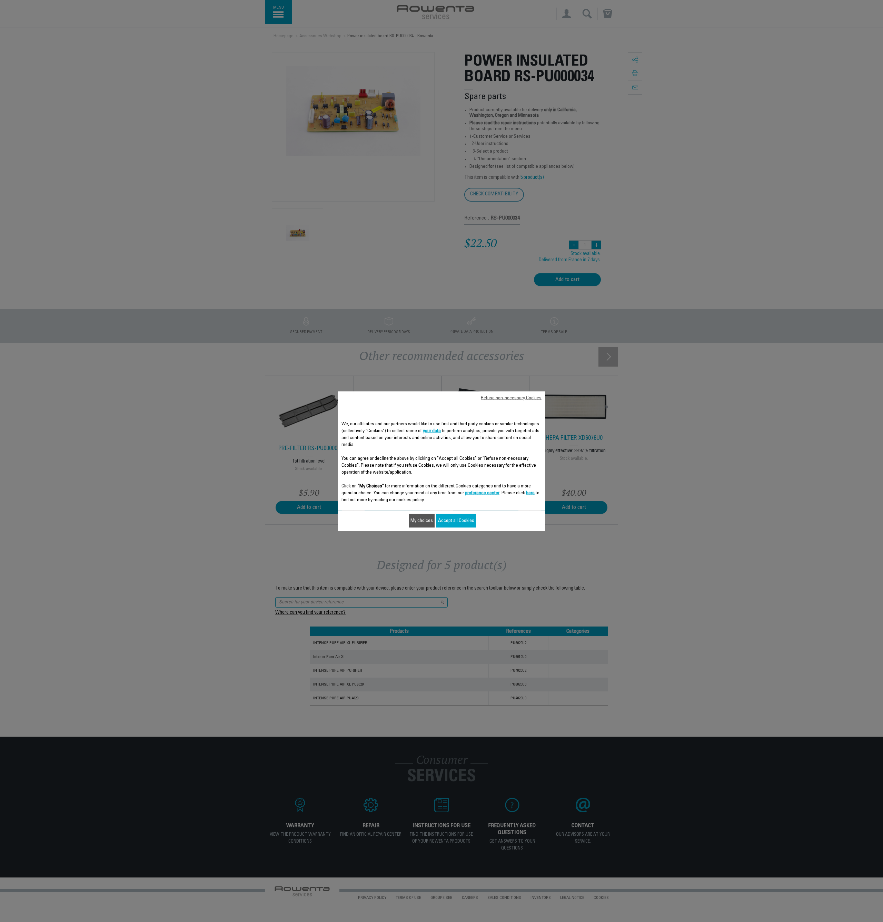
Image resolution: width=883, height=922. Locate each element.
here (530, 493)
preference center (482, 493)
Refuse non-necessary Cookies (511, 398)
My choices (421, 520)
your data (432, 430)
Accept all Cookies (456, 520)
